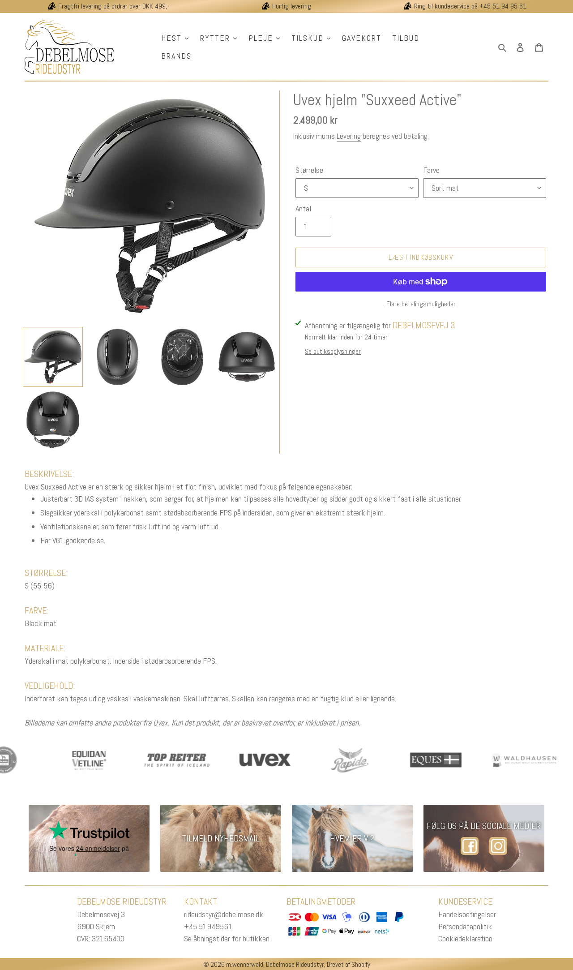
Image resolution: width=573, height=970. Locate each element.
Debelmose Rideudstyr (295, 964)
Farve (431, 170)
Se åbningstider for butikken (226, 938)
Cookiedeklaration (465, 938)
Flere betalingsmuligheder (421, 304)
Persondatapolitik (465, 926)
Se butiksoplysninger (333, 351)
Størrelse (309, 170)
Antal (303, 208)
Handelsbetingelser (467, 914)
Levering (349, 136)
